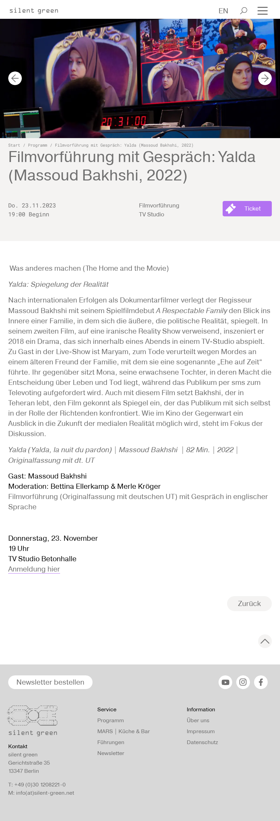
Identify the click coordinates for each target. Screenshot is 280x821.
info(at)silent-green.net (45, 793)
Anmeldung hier (34, 569)
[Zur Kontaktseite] (48, 722)
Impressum (201, 731)
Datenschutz (202, 742)
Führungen (110, 742)
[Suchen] (243, 10)
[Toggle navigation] (262, 10)
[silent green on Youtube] (225, 682)
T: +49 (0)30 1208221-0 (37, 784)
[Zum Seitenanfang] (265, 641)
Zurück (249, 603)
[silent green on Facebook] (261, 682)
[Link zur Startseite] (37, 9)
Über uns (198, 720)
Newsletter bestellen (50, 682)
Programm (37, 145)
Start (14, 145)
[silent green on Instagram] (243, 682)
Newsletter (110, 753)
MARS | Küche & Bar (123, 731)
